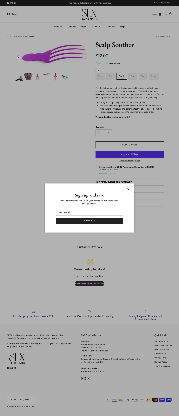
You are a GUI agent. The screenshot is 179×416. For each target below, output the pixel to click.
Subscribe (89, 221)
